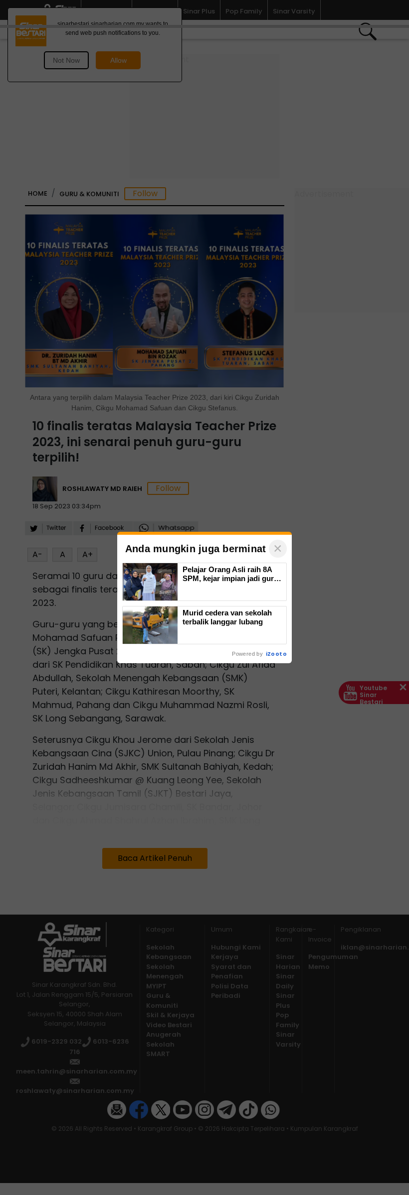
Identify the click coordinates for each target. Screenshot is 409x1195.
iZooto (276, 654)
